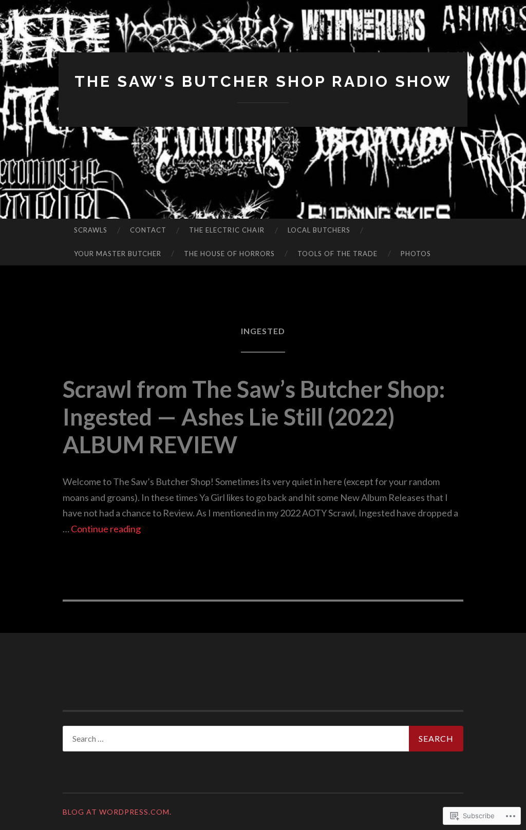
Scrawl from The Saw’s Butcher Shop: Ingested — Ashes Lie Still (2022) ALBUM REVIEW (254, 416)
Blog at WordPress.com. (117, 811)
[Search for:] (263, 738)
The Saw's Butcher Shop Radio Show (263, 81)
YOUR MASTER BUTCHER (117, 253)
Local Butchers (319, 230)
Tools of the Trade (337, 253)
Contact (148, 230)
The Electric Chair (227, 230)
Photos (416, 253)
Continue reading (106, 528)
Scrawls (90, 230)
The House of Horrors (229, 253)
